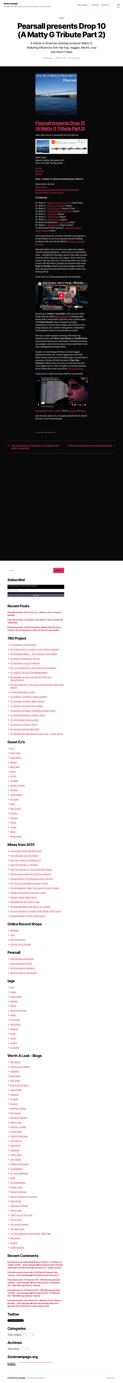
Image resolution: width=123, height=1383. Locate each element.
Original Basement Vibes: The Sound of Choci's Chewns (34, 888)
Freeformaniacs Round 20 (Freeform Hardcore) (30, 874)
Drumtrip (14, 1104)
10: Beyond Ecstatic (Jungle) (22, 692)
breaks (13, 992)
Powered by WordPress (36, 1378)
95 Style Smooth (54, 208)
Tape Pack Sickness (19, 1206)
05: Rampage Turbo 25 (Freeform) (25, 663)
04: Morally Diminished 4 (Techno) (25, 659)
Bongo (13, 771)
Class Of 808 (15, 1090)
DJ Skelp (14, 1099)
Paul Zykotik (15, 808)
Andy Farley (15, 753)
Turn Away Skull (17, 1229)
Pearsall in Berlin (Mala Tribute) (23, 897)
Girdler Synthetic (17, 785)
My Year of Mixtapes (19, 1173)
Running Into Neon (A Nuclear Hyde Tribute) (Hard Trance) (36, 911)
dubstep (40, 432)
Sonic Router (15, 1201)
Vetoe (12, 832)
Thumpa (13, 818)
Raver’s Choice (16, 1187)
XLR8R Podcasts (17, 1247)
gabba (13, 1015)
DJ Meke (14, 781)
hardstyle (14, 1029)
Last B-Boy (52, 214)
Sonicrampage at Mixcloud (22, 959)
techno (13, 1038)
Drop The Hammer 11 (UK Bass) (24, 865)
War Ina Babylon (76, 369)
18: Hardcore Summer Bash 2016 (24, 729)
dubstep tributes (49, 432)
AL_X (12, 748)
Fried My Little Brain (19, 1136)
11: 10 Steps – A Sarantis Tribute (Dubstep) (28, 697)
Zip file (38, 174)
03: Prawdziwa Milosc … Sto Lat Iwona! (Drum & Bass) (33, 654)
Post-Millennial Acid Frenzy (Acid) (25, 902)
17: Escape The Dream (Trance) (24, 724)
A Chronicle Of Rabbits (20, 1067)
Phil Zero (14, 813)
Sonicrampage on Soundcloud (23, 973)
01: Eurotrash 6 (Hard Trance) (23, 645)
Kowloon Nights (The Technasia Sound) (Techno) (31, 879)
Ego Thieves (15, 1113)
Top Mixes (95, 5)
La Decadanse (16, 1169)
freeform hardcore (18, 1010)
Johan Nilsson (16, 795)
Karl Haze (14, 799)
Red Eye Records (17, 940)
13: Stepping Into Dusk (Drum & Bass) (26, 706)
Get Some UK (16, 1141)
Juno (12, 935)
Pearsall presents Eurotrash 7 (46, 1275)
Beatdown (14, 930)
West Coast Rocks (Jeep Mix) (59, 211)
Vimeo (83, 411)
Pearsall (50, 58)
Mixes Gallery (82, 5)
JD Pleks (14, 790)
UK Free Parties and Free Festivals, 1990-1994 (30, 1234)
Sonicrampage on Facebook (22, 968)
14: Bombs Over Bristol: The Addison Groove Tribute (32, 711)
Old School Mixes (17, 1182)
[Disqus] (61, 484)
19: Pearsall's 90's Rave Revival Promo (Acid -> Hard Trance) (36, 734)
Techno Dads (16, 1210)
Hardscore (14, 1150)
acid (12, 987)
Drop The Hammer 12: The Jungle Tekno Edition (31, 869)
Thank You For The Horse (21, 1215)
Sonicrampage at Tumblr (21, 963)
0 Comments (75, 58)
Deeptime (14, 1094)
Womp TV (72, 411)
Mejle (12, 804)
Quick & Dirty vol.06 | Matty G (48, 411)
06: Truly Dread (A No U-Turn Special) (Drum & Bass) (33, 668)
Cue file (38, 168)
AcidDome (14, 1071)
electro (13, 1006)
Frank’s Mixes (16, 1132)
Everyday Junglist (18, 1127)
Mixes (61, 18)
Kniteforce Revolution (19, 1164)
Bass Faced (15, 1076)
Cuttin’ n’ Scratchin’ (56, 206)
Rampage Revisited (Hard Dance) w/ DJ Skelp (30, 906)
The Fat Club (15, 1220)
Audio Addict (15, 758)
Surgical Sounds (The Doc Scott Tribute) (27, 916)
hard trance (15, 1024)
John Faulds (15, 1159)
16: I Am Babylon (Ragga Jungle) (24, 720)
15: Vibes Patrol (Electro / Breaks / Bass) (27, 715)
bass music (15, 1080)
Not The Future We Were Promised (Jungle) (29, 883)
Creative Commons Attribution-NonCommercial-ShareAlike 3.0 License (38, 1362)
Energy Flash (16, 1122)
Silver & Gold (53, 225)
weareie (13, 1243)
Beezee (13, 762)
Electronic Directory (18, 1118)
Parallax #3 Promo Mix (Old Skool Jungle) (28, 893)
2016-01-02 (62, 58)
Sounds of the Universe (20, 944)
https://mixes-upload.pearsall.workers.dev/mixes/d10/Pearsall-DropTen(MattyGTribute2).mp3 (57, 190)
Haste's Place (16, 1155)
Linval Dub (64, 222)
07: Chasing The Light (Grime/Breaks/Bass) (29, 672)
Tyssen (13, 827)
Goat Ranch (15, 1145)
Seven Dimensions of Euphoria (23, 1196)
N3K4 (12, 1178)
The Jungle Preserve (19, 1224)
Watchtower (15, 1238)
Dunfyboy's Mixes (18, 1108)
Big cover (39, 171)
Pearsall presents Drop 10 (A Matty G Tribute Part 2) (60, 125)
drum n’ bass (15, 996)
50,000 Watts (53, 217)
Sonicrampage (11, 4)
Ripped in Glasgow (18, 1192)
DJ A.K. (13, 776)
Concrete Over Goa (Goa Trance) (24, 855)
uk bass (13, 1043)
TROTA (13, 822)
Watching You (53, 219)
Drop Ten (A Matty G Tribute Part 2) (25, 860)
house (13, 1034)
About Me (104, 5)
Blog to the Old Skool (19, 1085)
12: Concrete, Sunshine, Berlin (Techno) (27, 701)
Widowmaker (16, 836)
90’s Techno (15, 1062)
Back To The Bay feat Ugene (59, 203)
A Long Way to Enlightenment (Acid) (26, 851)
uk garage (14, 1047)
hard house (15, 1020)
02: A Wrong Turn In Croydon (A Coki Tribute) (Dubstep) (34, 649)
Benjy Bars (15, 767)
